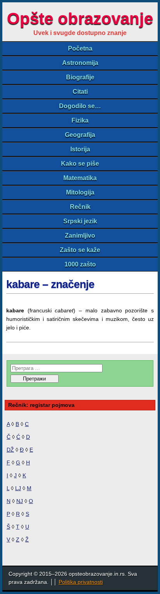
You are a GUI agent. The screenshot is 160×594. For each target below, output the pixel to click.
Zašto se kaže (80, 250)
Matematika (80, 178)
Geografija (80, 134)
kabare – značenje (50, 284)
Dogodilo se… (80, 106)
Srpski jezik (80, 221)
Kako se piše (80, 163)
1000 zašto (80, 264)
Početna (80, 48)
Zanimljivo (80, 235)
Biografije (80, 77)
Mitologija (80, 192)
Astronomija (80, 63)
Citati (80, 91)
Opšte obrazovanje (80, 18)
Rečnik (80, 206)
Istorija (80, 149)
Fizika (80, 120)
